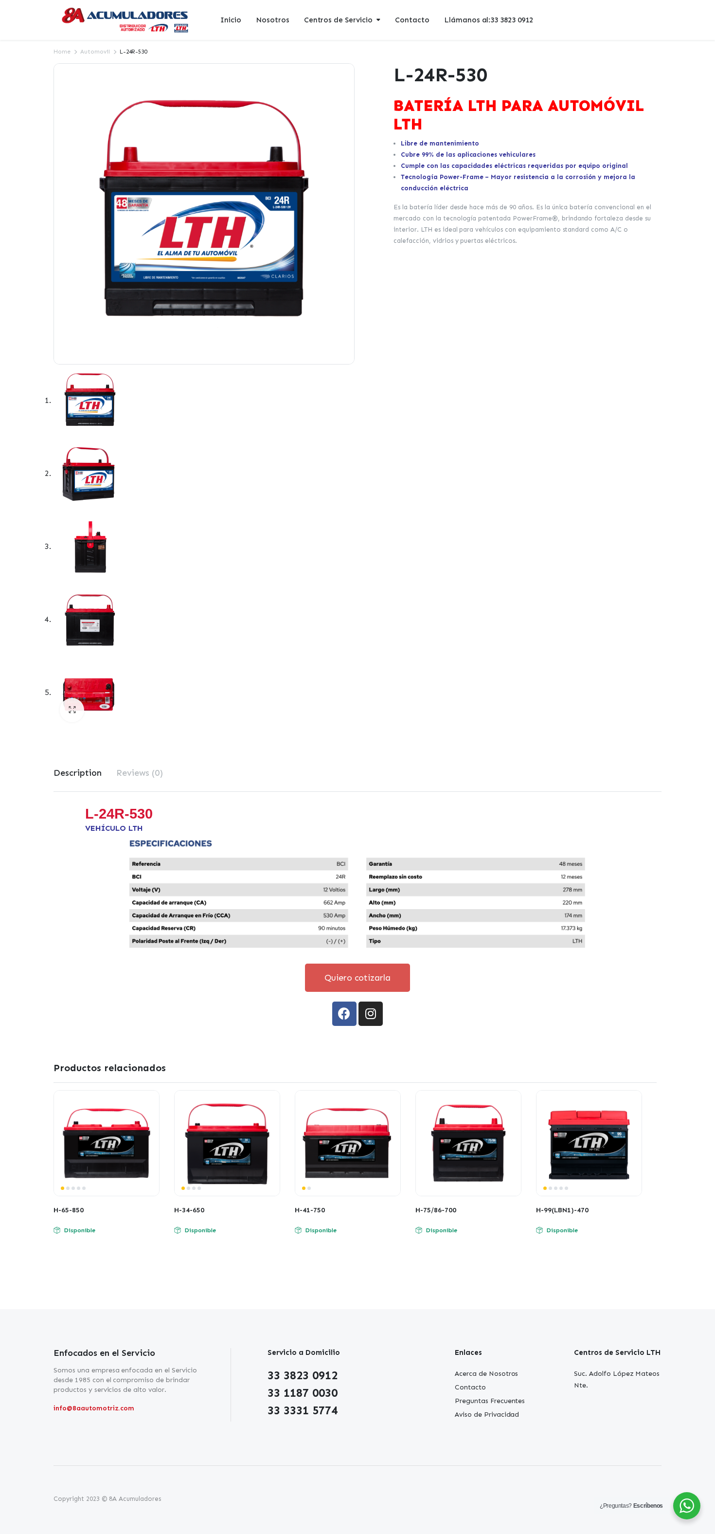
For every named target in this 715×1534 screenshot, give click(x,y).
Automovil (95, 51)
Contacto (412, 20)
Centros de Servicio (338, 20)
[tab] (78, 773)
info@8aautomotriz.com (94, 1408)
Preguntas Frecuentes (490, 1401)
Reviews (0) (139, 772)
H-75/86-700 (435, 1210)
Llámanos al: (488, 20)
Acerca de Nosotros (486, 1374)
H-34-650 (189, 1210)
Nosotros (272, 20)
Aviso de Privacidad (487, 1414)
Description (78, 772)
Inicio (230, 20)
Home (62, 51)
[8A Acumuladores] (126, 20)
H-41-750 (310, 1210)
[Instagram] (370, 1014)
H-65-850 (69, 1210)
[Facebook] (344, 1014)
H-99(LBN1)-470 (562, 1210)
